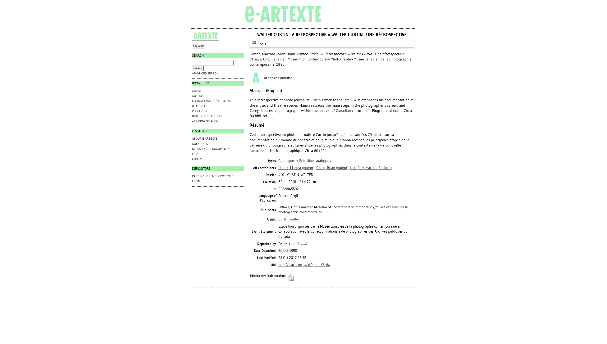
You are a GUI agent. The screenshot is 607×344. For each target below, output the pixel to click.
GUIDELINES (200, 144)
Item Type (199, 106)
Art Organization (205, 121)
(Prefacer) (371, 168)
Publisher (199, 111)
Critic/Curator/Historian (211, 101)
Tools (261, 44)
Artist (197, 91)
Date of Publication (207, 116)
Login (196, 181)
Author (198, 96)
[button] (291, 277)
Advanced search (205, 73)
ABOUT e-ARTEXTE (204, 138)
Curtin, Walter (288, 219)
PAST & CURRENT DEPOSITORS (212, 176)
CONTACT (198, 159)
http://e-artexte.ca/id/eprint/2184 (304, 265)
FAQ (195, 154)
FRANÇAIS (198, 46)
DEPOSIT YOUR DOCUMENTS (211, 149)
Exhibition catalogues (315, 161)
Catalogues (286, 161)
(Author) (296, 168)
